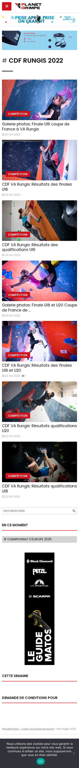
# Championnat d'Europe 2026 (28, 539)
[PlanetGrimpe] (28, 5)
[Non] (73, 753)
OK (41, 761)
